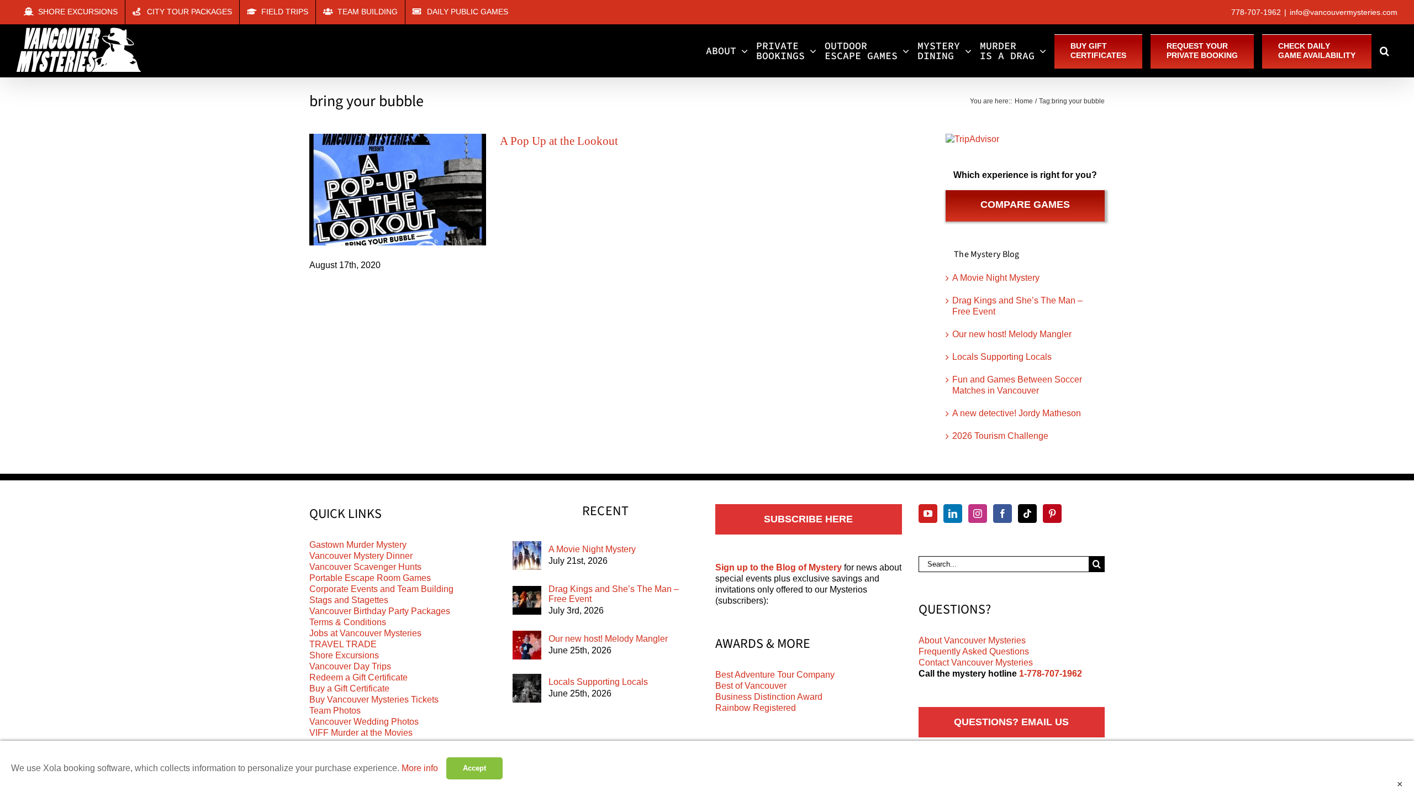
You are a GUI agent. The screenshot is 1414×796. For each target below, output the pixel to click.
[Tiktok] (1027, 513)
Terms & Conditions (347, 622)
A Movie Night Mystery (996, 277)
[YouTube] (928, 513)
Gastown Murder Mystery (358, 544)
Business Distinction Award (768, 696)
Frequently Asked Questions (974, 651)
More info (420, 768)
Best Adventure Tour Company (775, 674)
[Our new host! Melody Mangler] (527, 645)
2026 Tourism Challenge (1000, 436)
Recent (605, 511)
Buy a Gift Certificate (349, 688)
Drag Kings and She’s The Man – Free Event (613, 594)
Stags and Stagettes (348, 600)
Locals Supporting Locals (1002, 357)
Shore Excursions (344, 655)
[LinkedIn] (952, 513)
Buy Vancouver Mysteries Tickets (374, 699)
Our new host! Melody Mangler (1012, 334)
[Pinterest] (1052, 513)
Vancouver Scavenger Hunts (365, 567)
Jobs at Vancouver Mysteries (365, 633)
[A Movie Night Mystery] (527, 555)
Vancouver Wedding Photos (364, 721)
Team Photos (335, 710)
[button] (1384, 51)
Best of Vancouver (751, 685)
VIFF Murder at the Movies (361, 732)
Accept (474, 768)
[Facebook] (1002, 513)
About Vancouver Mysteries (972, 640)
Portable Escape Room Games (370, 578)
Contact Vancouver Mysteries (976, 662)
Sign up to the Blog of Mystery (778, 567)
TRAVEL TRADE (343, 644)
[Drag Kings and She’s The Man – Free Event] (527, 600)
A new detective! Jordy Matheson (1016, 413)
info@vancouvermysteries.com (1343, 12)
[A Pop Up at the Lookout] (397, 189)
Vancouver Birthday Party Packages (379, 611)
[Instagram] (977, 513)
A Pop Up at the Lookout (559, 141)
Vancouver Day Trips (350, 666)
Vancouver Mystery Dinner (361, 556)
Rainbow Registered (755, 708)
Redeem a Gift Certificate (358, 677)
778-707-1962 (1256, 12)
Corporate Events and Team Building (381, 589)
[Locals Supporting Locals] (527, 688)
